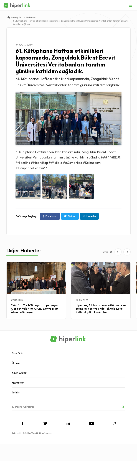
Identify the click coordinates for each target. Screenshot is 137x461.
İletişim (16, 392)
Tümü (104, 251)
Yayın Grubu (19, 373)
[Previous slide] (118, 251)
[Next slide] (127, 251)
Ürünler (16, 363)
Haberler (30, 17)
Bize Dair (17, 353)
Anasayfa (16, 17)
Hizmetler (18, 382)
